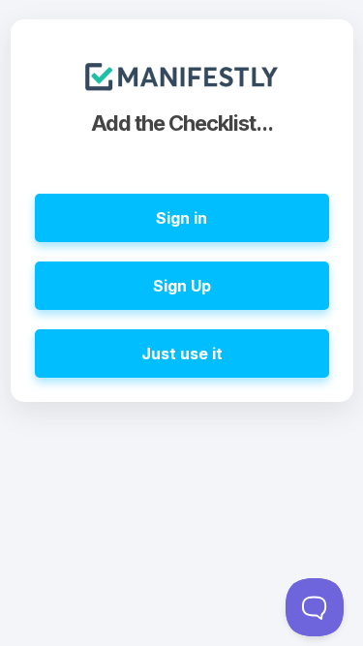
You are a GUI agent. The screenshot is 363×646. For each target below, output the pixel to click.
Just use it (182, 353)
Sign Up (182, 285)
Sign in (181, 218)
